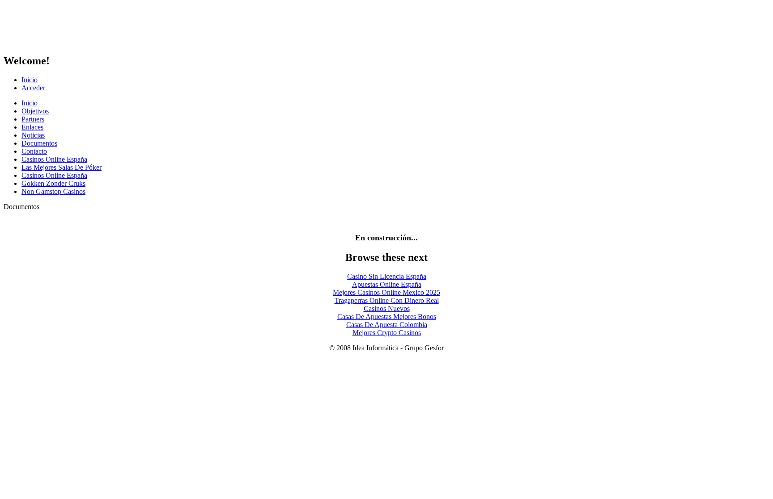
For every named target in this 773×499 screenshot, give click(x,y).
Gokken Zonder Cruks (53, 183)
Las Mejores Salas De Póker (61, 167)
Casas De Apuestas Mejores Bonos (386, 316)
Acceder (33, 88)
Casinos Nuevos (387, 308)
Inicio (29, 80)
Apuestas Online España (386, 284)
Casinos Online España (54, 159)
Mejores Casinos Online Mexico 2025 (386, 292)
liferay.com (79, 27)
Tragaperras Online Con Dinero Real (387, 300)
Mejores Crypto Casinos (387, 332)
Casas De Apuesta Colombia (386, 324)
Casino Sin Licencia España (386, 276)
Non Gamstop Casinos (53, 191)
